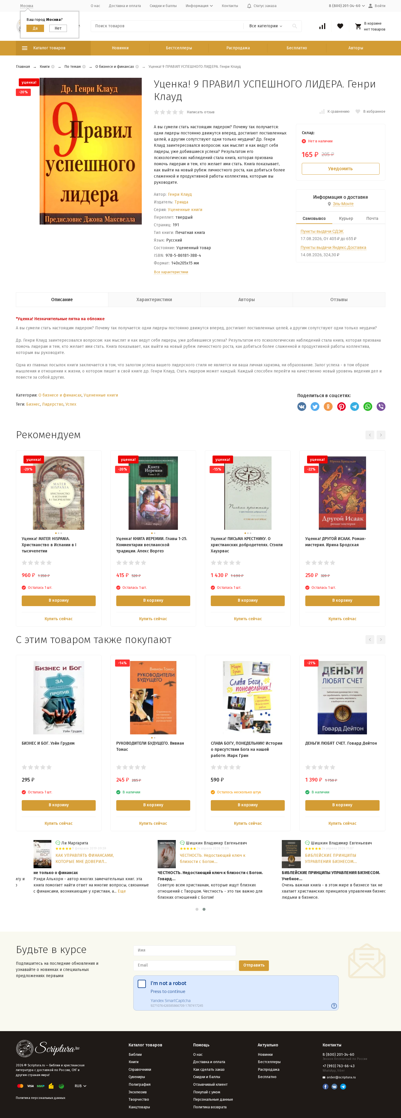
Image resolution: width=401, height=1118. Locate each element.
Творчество (139, 1099)
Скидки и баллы (163, 6)
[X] (315, 406)
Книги (45, 66)
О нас (95, 6)
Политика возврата (210, 1107)
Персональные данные (213, 1099)
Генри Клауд (180, 194)
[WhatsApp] (367, 406)
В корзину (59, 600)
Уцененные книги (185, 209)
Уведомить (340, 168)
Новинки (120, 47)
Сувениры (137, 1077)
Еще (107, 891)
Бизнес (33, 404)
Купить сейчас (59, 618)
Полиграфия (140, 1084)
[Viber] (381, 406)
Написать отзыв (201, 112)
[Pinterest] (341, 406)
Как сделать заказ (209, 1069)
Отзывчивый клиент (210, 1084)
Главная (23, 66)
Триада (181, 202)
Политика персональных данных (40, 1098)
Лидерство (52, 404)
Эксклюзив (138, 1092)
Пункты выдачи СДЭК (322, 231)
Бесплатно (297, 47)
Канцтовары (139, 1107)
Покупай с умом (206, 1092)
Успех (70, 404)
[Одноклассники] (328, 406)
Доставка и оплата (125, 6)
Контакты (230, 6)
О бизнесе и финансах (114, 66)
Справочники (140, 1069)
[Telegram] (354, 406)
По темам (72, 66)
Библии (135, 1054)
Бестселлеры (179, 47)
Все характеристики (171, 272)
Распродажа (238, 47)
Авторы (355, 47)
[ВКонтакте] (301, 406)
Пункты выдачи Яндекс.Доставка (333, 247)
